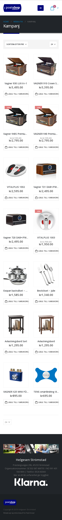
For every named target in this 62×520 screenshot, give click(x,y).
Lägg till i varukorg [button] (18, 94)
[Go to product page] (15, 66)
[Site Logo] (12, 8)
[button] (41, 8)
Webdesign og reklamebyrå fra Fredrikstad (18, 513)
